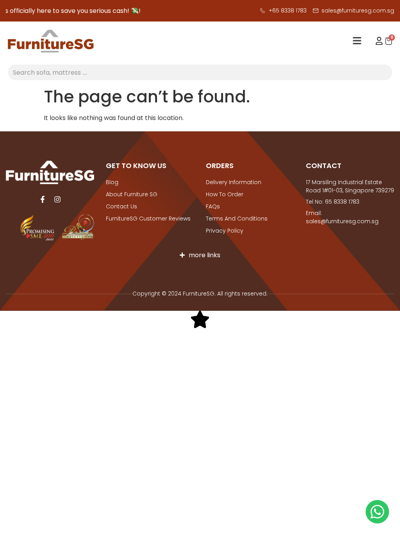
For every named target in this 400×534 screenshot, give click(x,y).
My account (375, 41)
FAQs (213, 206)
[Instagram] (57, 199)
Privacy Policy (224, 231)
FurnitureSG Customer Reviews (148, 218)
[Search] (384, 72)
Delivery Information (233, 182)
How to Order (224, 194)
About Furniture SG (131, 194)
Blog (112, 182)
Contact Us (121, 206)
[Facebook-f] (42, 199)
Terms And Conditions (237, 218)
